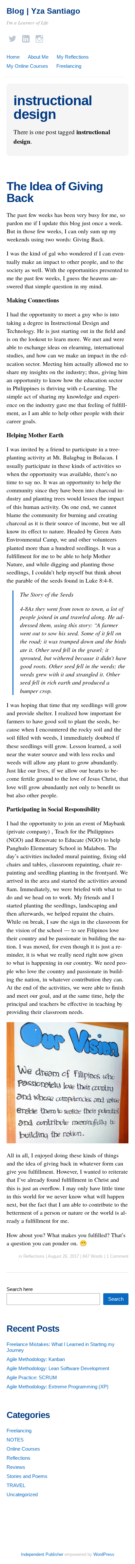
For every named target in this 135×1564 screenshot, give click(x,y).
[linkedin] (26, 37)
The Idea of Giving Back (55, 192)
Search (116, 1299)
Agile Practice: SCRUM (32, 1377)
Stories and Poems (27, 1476)
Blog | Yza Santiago (43, 11)
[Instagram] (39, 37)
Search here (20, 1289)
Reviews (16, 1467)
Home (13, 57)
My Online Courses (27, 66)
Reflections (34, 1256)
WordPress (103, 1554)
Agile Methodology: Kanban (36, 1359)
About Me (38, 57)
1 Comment (117, 1256)
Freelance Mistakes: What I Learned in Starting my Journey (61, 1347)
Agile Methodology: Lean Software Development (58, 1368)
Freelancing (68, 66)
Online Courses (23, 1449)
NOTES (15, 1439)
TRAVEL (16, 1485)
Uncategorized (22, 1494)
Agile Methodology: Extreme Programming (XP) (57, 1386)
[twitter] (12, 37)
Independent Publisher (42, 1554)
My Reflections (73, 57)
